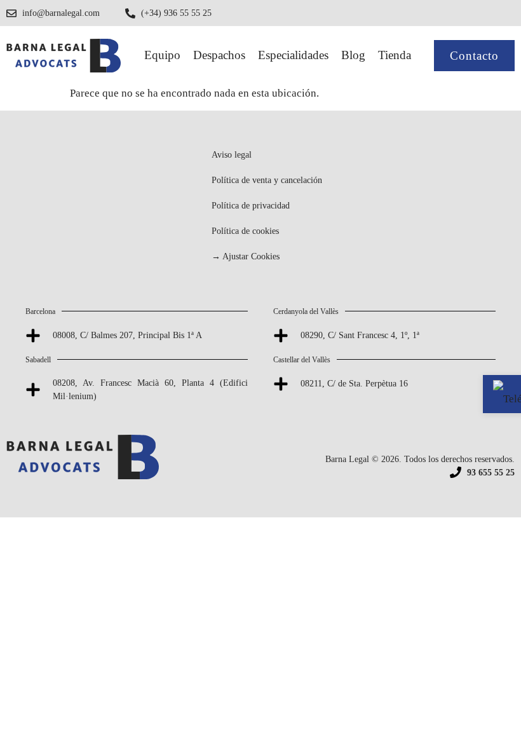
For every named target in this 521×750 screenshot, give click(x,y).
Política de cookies (245, 231)
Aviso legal (232, 155)
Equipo (162, 55)
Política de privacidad (251, 205)
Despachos (219, 55)
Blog (353, 55)
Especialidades (293, 55)
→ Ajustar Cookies (246, 256)
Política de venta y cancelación (267, 180)
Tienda (394, 55)
